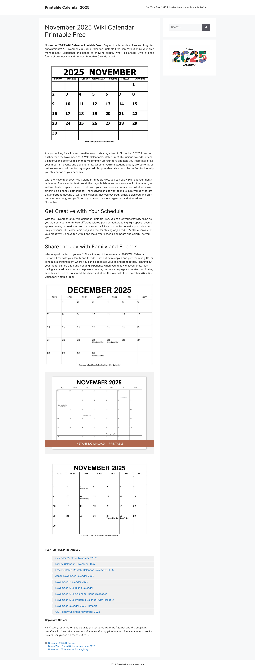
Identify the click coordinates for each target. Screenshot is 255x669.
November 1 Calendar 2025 (71, 582)
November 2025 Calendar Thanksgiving (68, 649)
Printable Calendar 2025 (67, 7)
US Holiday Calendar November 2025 (77, 611)
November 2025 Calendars (61, 643)
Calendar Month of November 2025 (76, 558)
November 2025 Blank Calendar (74, 587)
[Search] (206, 27)
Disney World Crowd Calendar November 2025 (71, 646)
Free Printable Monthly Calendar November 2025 (84, 570)
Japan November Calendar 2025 (74, 575)
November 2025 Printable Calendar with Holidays (84, 599)
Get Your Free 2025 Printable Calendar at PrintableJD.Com (176, 7)
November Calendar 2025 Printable (76, 605)
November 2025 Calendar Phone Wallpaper (81, 593)
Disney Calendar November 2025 (75, 564)
